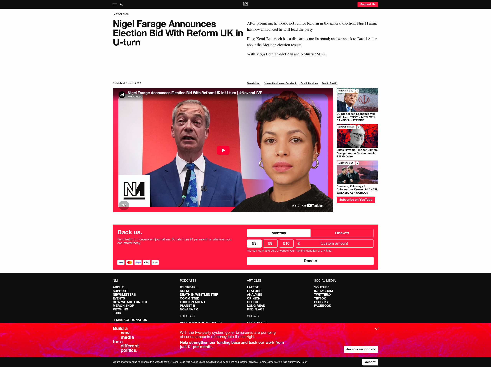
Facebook (322, 306)
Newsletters (124, 294)
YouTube (321, 287)
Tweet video (253, 83)
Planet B (187, 306)
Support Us (367, 4)
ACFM (184, 291)
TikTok (320, 298)
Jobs (117, 313)
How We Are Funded (130, 302)
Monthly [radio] (278, 233)
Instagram (323, 291)
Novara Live (257, 323)
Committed (189, 298)
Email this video (309, 83)
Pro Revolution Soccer (201, 323)
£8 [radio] (270, 243)
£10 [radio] (286, 243)
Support (120, 291)
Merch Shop (123, 306)
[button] (116, 4)
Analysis (254, 294)
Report (253, 302)
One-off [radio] (342, 233)
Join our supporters (361, 349)
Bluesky (321, 302)
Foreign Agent (192, 302)
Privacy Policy (300, 361)
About (118, 287)
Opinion (253, 298)
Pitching (120, 309)
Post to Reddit (329, 83)
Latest (253, 287)
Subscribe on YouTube (355, 200)
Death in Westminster (199, 294)
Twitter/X (322, 294)
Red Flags (255, 309)
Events (119, 298)
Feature (254, 291)
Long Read (256, 306)
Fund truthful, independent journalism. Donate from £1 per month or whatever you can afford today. (174, 241)
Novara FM (189, 309)
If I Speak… (189, 287)
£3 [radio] (254, 243)
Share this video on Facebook (280, 83)
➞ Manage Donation (130, 320)
